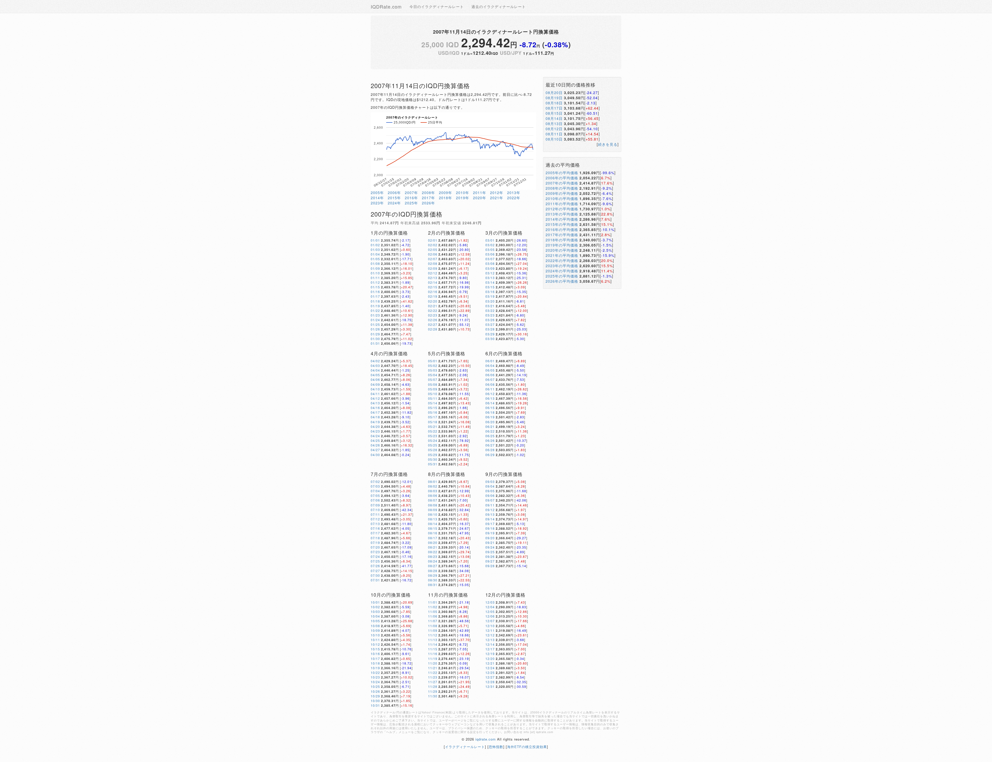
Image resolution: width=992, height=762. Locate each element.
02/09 (432, 268)
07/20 (375, 547)
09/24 (490, 547)
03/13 (490, 277)
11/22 (432, 672)
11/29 (432, 691)
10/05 (375, 621)
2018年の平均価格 (562, 239)
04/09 (375, 384)
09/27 (490, 561)
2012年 (496, 192)
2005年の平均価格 (562, 172)
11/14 (432, 644)
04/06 (375, 379)
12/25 (490, 672)
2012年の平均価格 (562, 208)
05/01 (432, 361)
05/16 (432, 412)
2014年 (377, 197)
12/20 (490, 658)
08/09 (432, 509)
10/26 (375, 691)
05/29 (432, 454)
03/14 (490, 282)
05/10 (432, 393)
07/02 (375, 481)
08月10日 (554, 139)
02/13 (432, 277)
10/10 (375, 635)
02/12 (432, 273)
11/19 (432, 658)
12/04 (490, 607)
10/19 (375, 668)
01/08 (375, 263)
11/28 (432, 686)
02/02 (432, 245)
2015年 (394, 197)
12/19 (490, 653)
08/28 (432, 570)
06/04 (490, 365)
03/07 (490, 259)
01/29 (375, 334)
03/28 (490, 329)
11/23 (432, 677)
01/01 (375, 240)
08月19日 (554, 97)
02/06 (432, 254)
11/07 (432, 621)
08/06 (432, 495)
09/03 (490, 481)
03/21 (490, 306)
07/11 (375, 514)
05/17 (432, 417)
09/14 (490, 519)
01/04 (375, 254)
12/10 (490, 626)
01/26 (375, 329)
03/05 (490, 249)
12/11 (490, 630)
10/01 (375, 602)
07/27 (375, 570)
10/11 (375, 639)
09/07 (490, 500)
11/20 (432, 663)
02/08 (432, 263)
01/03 (375, 249)
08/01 (432, 481)
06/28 (490, 450)
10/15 (375, 649)
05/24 (432, 440)
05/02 (432, 365)
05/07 (432, 379)
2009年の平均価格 (562, 193)
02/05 (432, 249)
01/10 (375, 273)
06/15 (490, 407)
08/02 (432, 486)
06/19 (490, 417)
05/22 (432, 431)
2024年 (394, 202)
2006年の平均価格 (562, 177)
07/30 (375, 575)
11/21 (432, 668)
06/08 (490, 384)
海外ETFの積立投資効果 (527, 746)
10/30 (375, 700)
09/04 (490, 486)
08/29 (432, 575)
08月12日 (554, 128)
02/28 (432, 329)
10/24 (375, 682)
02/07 (432, 259)
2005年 (377, 192)
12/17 (490, 649)
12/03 (490, 602)
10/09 (375, 630)
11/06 (432, 616)
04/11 (375, 393)
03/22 (490, 310)
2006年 (394, 192)
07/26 (375, 566)
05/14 (432, 403)
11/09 (432, 630)
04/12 (375, 398)
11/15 (432, 649)
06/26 (490, 440)
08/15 (432, 528)
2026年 (428, 202)
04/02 (375, 361)
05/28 (432, 450)
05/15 (432, 407)
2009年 (445, 192)
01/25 (375, 324)
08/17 (432, 538)
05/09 (432, 389)
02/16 (432, 291)
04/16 (375, 407)
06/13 (490, 398)
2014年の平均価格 (562, 219)
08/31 (432, 584)
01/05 (375, 259)
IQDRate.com (386, 6)
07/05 (375, 495)
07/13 (375, 523)
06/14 (490, 403)
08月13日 (554, 123)
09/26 (490, 556)
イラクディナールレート (465, 746)
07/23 (375, 552)
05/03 (432, 370)
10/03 (375, 611)
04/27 (375, 450)
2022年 (513, 197)
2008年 (428, 192)
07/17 (375, 533)
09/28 (490, 566)
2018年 (445, 197)
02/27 (432, 324)
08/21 (432, 547)
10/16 (375, 653)
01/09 (375, 268)
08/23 (432, 556)
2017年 (428, 197)
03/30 (490, 338)
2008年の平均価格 (562, 188)
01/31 (375, 343)
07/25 (375, 561)
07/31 (375, 580)
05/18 (432, 422)
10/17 (375, 658)
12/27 (490, 677)
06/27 (490, 445)
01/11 (375, 277)
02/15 (432, 287)
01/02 (375, 245)
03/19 (490, 296)
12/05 (490, 611)
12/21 (490, 663)
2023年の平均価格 (562, 265)
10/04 (375, 616)
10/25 (375, 686)
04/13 (375, 403)
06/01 (490, 361)
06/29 (490, 454)
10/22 (375, 672)
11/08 (432, 626)
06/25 (490, 436)
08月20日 (554, 92)
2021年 (496, 197)
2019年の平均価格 (562, 245)
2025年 (411, 202)
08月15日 (554, 113)
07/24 (375, 556)
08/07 (432, 500)
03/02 (490, 245)
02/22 (432, 310)
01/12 (375, 282)
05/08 (432, 384)
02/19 (432, 296)
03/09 (490, 268)
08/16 (432, 533)
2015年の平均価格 (562, 224)
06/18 (490, 412)
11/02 (432, 607)
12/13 (490, 639)
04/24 (375, 436)
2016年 (411, 197)
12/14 (490, 644)
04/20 (375, 426)
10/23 (375, 677)
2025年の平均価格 (562, 276)
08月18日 (554, 102)
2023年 (377, 202)
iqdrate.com (485, 739)
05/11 (432, 398)
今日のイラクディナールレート (436, 6)
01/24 (375, 320)
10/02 (375, 607)
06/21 (490, 426)
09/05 (490, 491)
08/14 (432, 523)
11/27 (432, 682)
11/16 (432, 653)
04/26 (375, 445)
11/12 (432, 635)
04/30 (375, 454)
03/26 (490, 320)
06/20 (490, 422)
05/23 (432, 436)
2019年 (462, 197)
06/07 (490, 379)
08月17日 (554, 108)
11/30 (432, 696)
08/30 (432, 580)
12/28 (490, 682)
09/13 (490, 514)
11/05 (432, 611)
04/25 (375, 440)
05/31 (432, 464)
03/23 (490, 315)
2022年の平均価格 (562, 260)
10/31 (375, 705)
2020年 (479, 197)
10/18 (375, 663)
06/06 (490, 375)
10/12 (375, 644)
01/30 (375, 338)
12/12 (490, 635)
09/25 (490, 552)
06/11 (490, 389)
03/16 (490, 291)
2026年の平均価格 (562, 281)
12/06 (490, 616)
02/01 (432, 240)
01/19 (375, 306)
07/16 (375, 528)
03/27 (490, 324)
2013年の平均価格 (562, 214)
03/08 (490, 263)
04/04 (375, 370)
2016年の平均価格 (562, 229)
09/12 (490, 509)
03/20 (490, 301)
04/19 (375, 422)
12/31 (490, 686)
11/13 (432, 639)
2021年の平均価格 (562, 255)
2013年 (513, 192)
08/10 (432, 514)
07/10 (375, 509)
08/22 (432, 552)
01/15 (375, 287)
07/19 (375, 542)
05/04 (432, 375)
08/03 (432, 491)
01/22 (375, 310)
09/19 (490, 533)
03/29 (490, 334)
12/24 (490, 668)
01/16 (375, 291)
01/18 (375, 301)
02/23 (432, 315)
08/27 (432, 566)
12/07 (490, 621)
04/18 (375, 417)
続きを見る (607, 144)
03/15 (490, 287)
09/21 (490, 542)
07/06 (375, 500)
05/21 (432, 426)
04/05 (375, 375)
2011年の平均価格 (562, 203)
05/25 (432, 445)
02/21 (432, 306)
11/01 (432, 602)
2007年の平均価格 (562, 183)
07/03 (375, 486)
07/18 (375, 538)
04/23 (375, 431)
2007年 (411, 192)
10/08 (375, 626)
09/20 (490, 538)
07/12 (375, 519)
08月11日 (554, 133)
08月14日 (554, 118)
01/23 (375, 315)
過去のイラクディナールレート (498, 6)
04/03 (375, 365)
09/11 (490, 505)
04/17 (375, 412)
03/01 (490, 240)
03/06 (490, 254)
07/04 (375, 491)
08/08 (432, 505)
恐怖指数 (496, 746)
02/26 (432, 320)
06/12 (490, 393)
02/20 (432, 301)
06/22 (490, 431)
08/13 (432, 519)
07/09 (375, 505)
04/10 (375, 389)
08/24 (432, 561)
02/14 (432, 282)
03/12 (490, 273)
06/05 (490, 370)
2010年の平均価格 (562, 198)
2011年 (479, 192)
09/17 (490, 523)
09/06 (490, 495)
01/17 (375, 296)
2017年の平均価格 (562, 234)
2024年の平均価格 (562, 270)
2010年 (462, 192)
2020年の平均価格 (562, 250)
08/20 (432, 542)
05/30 (432, 459)
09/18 (490, 528)
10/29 (375, 696)
